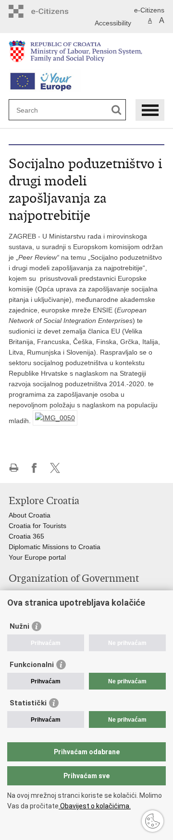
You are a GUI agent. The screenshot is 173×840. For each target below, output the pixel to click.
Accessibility (113, 23)
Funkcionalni (32, 664)
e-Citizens (149, 10)
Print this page (14, 468)
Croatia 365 (26, 536)
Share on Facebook (34, 468)
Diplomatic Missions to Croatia (54, 547)
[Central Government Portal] (55, 11)
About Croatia (29, 515)
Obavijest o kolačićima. (95, 806)
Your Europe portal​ (37, 557)
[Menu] (150, 110)
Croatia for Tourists (37, 525)
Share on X (55, 468)
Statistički (28, 703)
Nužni (19, 626)
